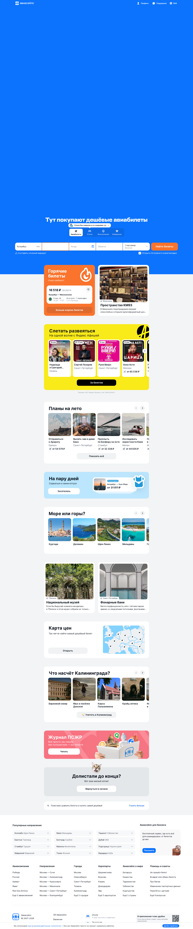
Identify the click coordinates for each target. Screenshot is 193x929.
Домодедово (104, 886)
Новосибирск (80, 877)
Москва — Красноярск (50, 881)
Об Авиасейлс (60, 915)
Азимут (15, 881)
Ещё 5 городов (81, 895)
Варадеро (103, 853)
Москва (77, 872)
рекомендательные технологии (47, 926)
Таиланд (27, 840)
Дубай (101, 840)
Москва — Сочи (47, 872)
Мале (59, 833)
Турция (26, 846)
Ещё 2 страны (129, 895)
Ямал (14, 886)
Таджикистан (129, 881)
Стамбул (19, 846)
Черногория (115, 846)
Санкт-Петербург (82, 881)
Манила (60, 846)
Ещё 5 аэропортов (107, 895)
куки (30, 926)
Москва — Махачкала (50, 886)
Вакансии (57, 919)
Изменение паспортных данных (165, 886)
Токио (59, 853)
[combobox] (28, 247)
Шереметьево (105, 872)
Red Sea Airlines (20, 891)
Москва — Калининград (51, 877)
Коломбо (19, 833)
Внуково (102, 877)
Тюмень (78, 886)
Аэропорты (104, 866)
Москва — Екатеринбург (51, 895)
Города (78, 866)
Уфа (100, 891)
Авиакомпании (20, 866)
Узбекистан (112, 833)
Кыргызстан (128, 891)
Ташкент (102, 833)
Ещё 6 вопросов (157, 895)
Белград (60, 840)
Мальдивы (67, 833)
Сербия (68, 840)
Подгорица (103, 846)
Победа (16, 872)
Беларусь (127, 872)
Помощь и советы (160, 866)
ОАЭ (107, 840)
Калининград (80, 891)
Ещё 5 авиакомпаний (22, 895)
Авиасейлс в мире (133, 866)
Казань (101, 881)
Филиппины (70, 846)
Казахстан (127, 877)
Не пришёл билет (158, 872)
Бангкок (18, 840)
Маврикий (19, 853)
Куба (110, 853)
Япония (66, 853)
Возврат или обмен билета (163, 877)
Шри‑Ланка (29, 833)
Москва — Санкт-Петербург (53, 891)
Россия (15, 877)
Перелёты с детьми (159, 891)
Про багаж (155, 881)
